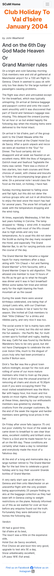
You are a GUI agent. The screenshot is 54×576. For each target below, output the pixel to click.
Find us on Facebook (18, 567)
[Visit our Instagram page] (33, 571)
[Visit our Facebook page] (31, 567)
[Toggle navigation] (47, 4)
